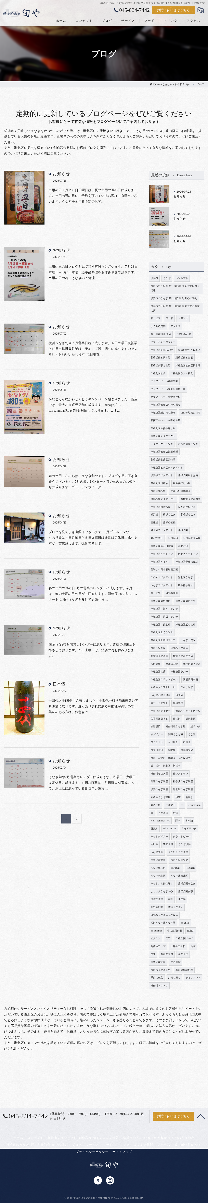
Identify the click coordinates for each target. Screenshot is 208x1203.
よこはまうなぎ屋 (178, 852)
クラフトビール (181, 836)
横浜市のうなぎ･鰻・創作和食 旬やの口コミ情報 (175, 288)
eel (182, 805)
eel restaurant (169, 828)
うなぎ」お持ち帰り (162, 883)
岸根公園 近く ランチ (164, 608)
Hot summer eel (160, 820)
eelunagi (190, 867)
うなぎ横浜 (184, 844)
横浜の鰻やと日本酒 (189, 349)
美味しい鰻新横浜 (181, 491)
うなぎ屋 (163, 812)
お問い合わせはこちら (173, 10)
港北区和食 (172, 593)
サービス (156, 318)
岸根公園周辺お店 (161, 601)
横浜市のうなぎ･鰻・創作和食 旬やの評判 (174, 298)
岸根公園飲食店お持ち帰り (165, 404)
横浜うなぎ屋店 (159, 789)
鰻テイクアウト (159, 702)
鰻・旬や (156, 593)
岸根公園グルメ (184, 938)
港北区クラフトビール (188, 710)
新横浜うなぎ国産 (190, 498)
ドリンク (183, 318)
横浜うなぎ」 (175, 907)
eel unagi (185, 922)
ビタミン (156, 938)
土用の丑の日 (178, 946)
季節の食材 (167, 954)
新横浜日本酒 (190, 679)
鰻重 (178, 797)
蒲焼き (189, 797)
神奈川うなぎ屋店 (183, 781)
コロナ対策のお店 (190, 412)
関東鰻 (172, 750)
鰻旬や (179, 695)
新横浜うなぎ (188, 514)
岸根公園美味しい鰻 (162, 349)
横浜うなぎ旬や (179, 859)
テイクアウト (193, 977)
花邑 (170, 899)
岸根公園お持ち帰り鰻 (163, 428)
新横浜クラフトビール (163, 687)
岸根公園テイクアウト (163, 436)
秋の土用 (178, 702)
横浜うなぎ (169, 514)
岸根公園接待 (158, 962)
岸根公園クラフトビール (164, 679)
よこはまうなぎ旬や (162, 891)
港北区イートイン (188, 553)
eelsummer (176, 867)
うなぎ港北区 (158, 875)
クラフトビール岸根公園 (164, 381)
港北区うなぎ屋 (179, 648)
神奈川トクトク (159, 985)
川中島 (182, 899)
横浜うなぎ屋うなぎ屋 (163, 922)
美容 (168, 938)
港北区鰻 (183, 546)
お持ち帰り (174, 977)
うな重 (192, 734)
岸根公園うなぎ (186, 883)
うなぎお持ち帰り (161, 695)
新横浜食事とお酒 (161, 365)
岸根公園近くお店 (185, 624)
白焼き (187, 742)
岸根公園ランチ (179, 671)
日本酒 (59, 684)
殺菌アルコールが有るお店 (165, 420)
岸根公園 (183, 530)
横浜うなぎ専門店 (183, 655)
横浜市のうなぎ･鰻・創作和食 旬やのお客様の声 (175, 308)
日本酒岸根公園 (186, 506)
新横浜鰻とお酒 (184, 357)
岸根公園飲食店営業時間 (164, 451)
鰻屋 (175, 812)
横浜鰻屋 (156, 663)
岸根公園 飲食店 (161, 624)
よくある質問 (158, 326)
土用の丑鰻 (172, 663)
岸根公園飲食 (158, 373)
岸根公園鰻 (169, 522)
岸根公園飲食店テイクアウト (167, 467)
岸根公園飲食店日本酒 (188, 365)
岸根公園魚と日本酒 (162, 546)
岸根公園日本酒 (159, 483)
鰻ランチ (195, 726)
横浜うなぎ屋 (158, 648)
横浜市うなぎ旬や (161, 970)
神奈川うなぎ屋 (159, 773)
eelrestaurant (194, 805)
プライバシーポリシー (163, 341)
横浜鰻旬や (187, 750)
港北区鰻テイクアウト (163, 498)
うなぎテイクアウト (162, 585)
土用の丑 (171, 805)
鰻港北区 (191, 718)
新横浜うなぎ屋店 (161, 797)
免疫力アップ (158, 946)
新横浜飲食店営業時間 (163, 459)
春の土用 (156, 805)
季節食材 (168, 844)
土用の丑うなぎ (191, 663)
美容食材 (176, 962)
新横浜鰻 (173, 538)
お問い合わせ (183, 334)
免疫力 (191, 930)
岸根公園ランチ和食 (182, 373)
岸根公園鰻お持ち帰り (163, 412)
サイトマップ (122, 1151)
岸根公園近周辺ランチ (163, 640)
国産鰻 (154, 522)
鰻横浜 (177, 718)
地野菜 (154, 844)
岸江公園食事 (185, 891)
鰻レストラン (180, 773)
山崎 (193, 946)
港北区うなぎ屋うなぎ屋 (164, 915)
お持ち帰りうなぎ (188, 444)
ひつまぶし (157, 742)
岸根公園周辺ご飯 (185, 601)
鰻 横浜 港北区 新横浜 (165, 765)
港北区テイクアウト (162, 530)
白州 (153, 954)
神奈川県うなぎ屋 (176, 726)
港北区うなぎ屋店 (183, 789)
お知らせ (61, 173)
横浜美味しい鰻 (181, 483)
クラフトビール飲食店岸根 (165, 396)
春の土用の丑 (174, 930)
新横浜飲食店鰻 (191, 538)
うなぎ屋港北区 (179, 875)
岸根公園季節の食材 (187, 561)
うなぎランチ (188, 828)
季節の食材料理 (184, 970)
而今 (177, 820)
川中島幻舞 (157, 907)
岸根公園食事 (158, 859)
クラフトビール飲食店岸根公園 (168, 389)
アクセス (176, 326)
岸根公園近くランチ (162, 632)
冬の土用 (183, 954)
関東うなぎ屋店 (159, 781)
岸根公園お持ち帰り (162, 506)
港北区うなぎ (185, 577)
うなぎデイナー (159, 836)
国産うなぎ (187, 687)
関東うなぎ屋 (175, 734)
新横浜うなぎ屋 (159, 655)
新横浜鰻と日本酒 (161, 357)
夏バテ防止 (157, 538)
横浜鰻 (154, 514)
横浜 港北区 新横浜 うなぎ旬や (170, 758)
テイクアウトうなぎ (162, 444)
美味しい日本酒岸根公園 (164, 569)
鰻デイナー (157, 734)
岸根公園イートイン (162, 553)
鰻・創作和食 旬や (161, 334)
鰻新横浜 (156, 726)
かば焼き (173, 742)
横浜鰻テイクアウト (162, 475)
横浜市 (154, 278)
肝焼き (154, 828)
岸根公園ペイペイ (161, 561)
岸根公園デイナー (161, 710)
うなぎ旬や (157, 852)
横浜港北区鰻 (158, 491)
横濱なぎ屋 (157, 899)
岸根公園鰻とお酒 (188, 475)
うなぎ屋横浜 (158, 867)
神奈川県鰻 (157, 750)
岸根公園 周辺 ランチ (164, 616)
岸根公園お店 (158, 671)
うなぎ (167, 278)
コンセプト (182, 278)
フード (169, 318)
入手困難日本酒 (159, 718)
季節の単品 (157, 977)
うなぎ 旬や (188, 640)
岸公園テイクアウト (162, 577)
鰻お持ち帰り (185, 585)
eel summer (156, 930)
